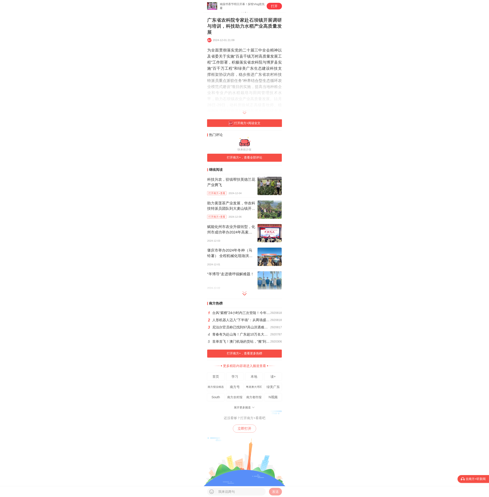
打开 (274, 6)
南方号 (235, 387)
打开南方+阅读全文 (247, 123)
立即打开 (244, 428)
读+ (273, 376)
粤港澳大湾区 (254, 386)
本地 (254, 376)
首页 (215, 376)
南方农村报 (234, 397)
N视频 (273, 397)
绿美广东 (273, 387)
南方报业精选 (216, 386)
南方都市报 (254, 397)
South (216, 397)
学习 (235, 376)
